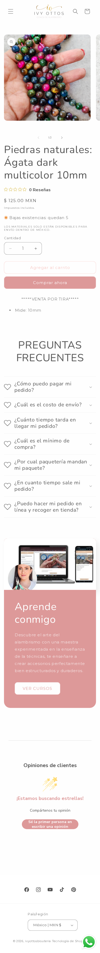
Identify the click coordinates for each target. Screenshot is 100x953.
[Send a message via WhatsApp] (89, 942)
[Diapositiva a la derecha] (62, 137)
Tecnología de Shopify (69, 941)
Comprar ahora (50, 282)
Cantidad (12, 238)
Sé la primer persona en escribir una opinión (50, 824)
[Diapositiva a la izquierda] (38, 137)
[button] (11, 11)
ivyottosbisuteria (38, 941)
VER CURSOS (37, 688)
